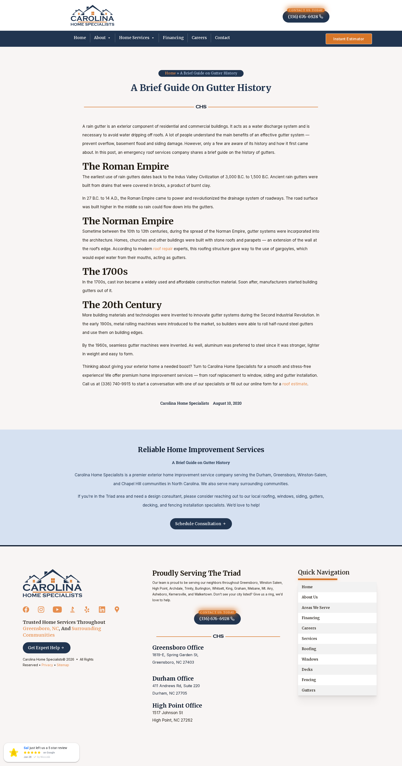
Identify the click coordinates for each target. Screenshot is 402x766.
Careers (199, 37)
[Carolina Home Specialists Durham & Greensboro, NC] (92, 15)
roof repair (163, 248)
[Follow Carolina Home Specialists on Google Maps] (117, 609)
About (100, 37)
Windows (310, 659)
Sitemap (63, 665)
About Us (310, 597)
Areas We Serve (316, 607)
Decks (307, 669)
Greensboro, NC (41, 628)
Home (80, 37)
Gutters (308, 690)
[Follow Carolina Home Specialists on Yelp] (87, 609)
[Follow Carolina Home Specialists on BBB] (72, 609)
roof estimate (294, 384)
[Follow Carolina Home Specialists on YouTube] (57, 609)
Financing (173, 37)
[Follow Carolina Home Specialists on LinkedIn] (102, 609)
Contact (222, 37)
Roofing (309, 649)
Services (309, 638)
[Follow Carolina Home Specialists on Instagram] (41, 609)
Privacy (47, 665)
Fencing (309, 680)
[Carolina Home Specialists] (52, 583)
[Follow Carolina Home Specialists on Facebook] (26, 609)
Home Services (134, 37)
